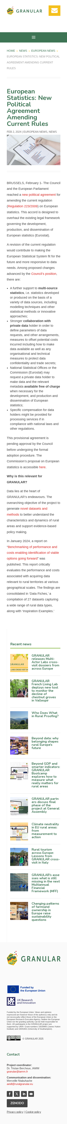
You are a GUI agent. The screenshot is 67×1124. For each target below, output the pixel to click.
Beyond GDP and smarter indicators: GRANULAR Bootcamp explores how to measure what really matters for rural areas (46, 774)
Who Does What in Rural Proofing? (45, 714)
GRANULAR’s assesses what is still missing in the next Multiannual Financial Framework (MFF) (46, 883)
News (53, 131)
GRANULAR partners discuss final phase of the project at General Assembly (45, 805)
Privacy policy (15, 1111)
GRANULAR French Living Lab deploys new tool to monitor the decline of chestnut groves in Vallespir (45, 691)
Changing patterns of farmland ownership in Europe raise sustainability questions (45, 911)
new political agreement (39, 194)
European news (35, 131)
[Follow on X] (17, 1094)
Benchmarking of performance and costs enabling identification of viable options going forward (33, 552)
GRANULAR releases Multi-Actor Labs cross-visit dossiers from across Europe (45, 662)
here (42, 467)
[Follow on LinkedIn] (24, 1094)
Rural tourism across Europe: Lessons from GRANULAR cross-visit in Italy (46, 856)
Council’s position (43, 274)
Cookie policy (33, 1111)
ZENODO (17, 1103)
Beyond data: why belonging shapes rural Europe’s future (45, 743)
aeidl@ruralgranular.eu (20, 1083)
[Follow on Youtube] (31, 1094)
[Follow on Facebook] (10, 1094)
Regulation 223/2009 (23, 206)
